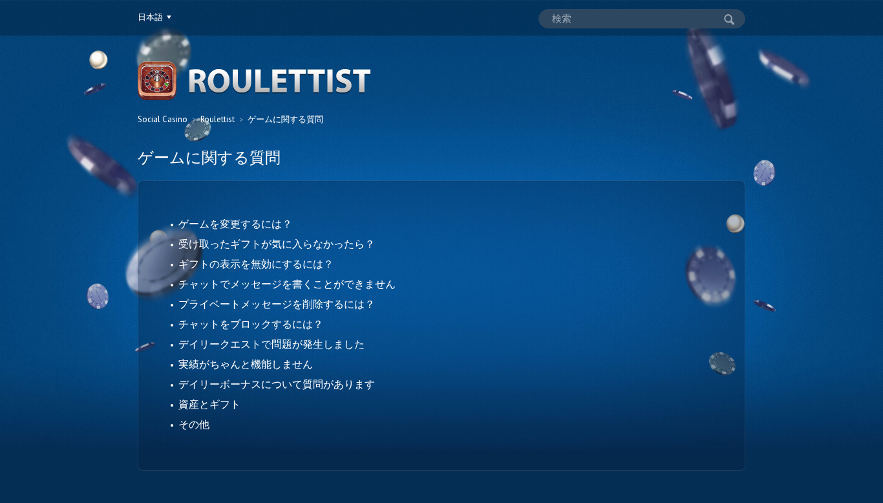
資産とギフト (209, 404)
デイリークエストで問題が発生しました (271, 343)
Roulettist (217, 119)
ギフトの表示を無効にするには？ (256, 263)
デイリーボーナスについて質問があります (276, 384)
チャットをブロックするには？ (250, 323)
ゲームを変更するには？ (235, 223)
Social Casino (162, 119)
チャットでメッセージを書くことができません (287, 283)
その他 (193, 424)
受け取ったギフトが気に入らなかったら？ (276, 243)
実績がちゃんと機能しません (245, 364)
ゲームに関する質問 (285, 119)
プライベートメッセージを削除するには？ (276, 303)
